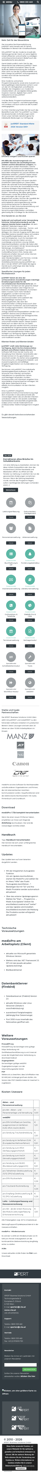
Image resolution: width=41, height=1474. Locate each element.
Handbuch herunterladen (18, 840)
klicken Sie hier (28, 1376)
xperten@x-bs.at (18, 1307)
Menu (9, 2)
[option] (11, 508)
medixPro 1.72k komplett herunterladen (20, 813)
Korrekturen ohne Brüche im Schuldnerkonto (18, 460)
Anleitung (6, 823)
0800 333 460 (26, 2)
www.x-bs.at (10, 1310)
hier (31, 1253)
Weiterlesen (11, 490)
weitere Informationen (28, 1466)
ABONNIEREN (29, 1369)
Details (11, 517)
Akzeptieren (21, 1468)
